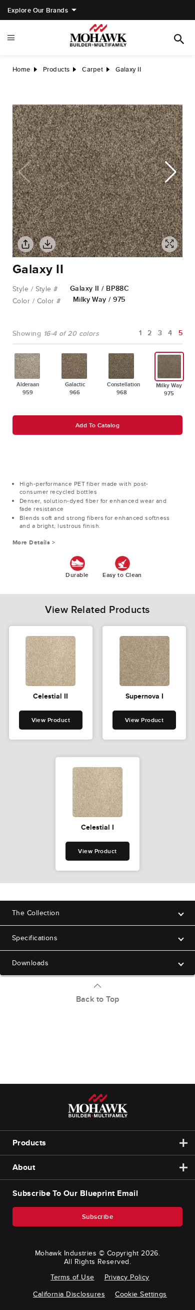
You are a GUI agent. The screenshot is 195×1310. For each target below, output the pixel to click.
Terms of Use (72, 1276)
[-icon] (20, 94)
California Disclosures (69, 1293)
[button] (171, 172)
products (56, 69)
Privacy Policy (127, 1276)
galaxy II (128, 69)
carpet (92, 69)
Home (21, 69)
